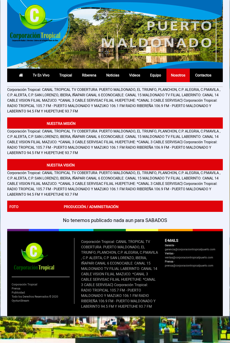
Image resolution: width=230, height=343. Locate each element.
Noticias (112, 75)
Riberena (89, 75)
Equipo (155, 75)
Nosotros (178, 75)
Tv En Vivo (41, 75)
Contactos (203, 75)
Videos (134, 75)
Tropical (65, 75)
